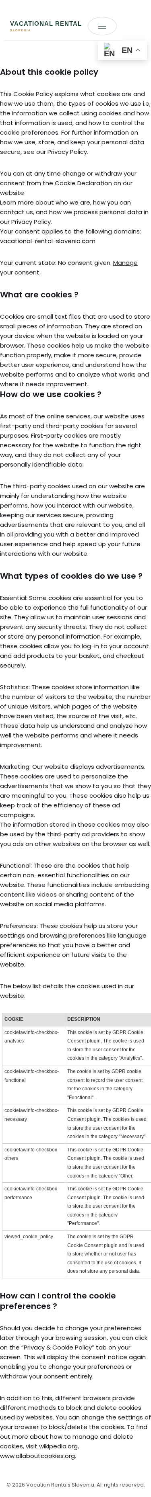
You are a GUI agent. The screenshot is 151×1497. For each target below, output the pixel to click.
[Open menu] (102, 26)
